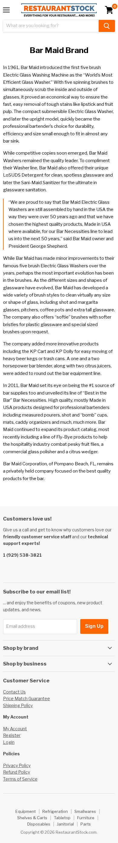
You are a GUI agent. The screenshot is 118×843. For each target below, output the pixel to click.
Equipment (25, 811)
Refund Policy (16, 772)
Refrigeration (55, 811)
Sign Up (94, 626)
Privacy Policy (17, 765)
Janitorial (65, 824)
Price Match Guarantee (26, 698)
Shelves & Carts (32, 817)
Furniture (85, 817)
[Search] (107, 26)
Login (9, 742)
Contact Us (14, 691)
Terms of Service (20, 779)
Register (12, 735)
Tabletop (62, 817)
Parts (85, 824)
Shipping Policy (18, 705)
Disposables (38, 824)
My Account (15, 728)
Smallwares (85, 811)
